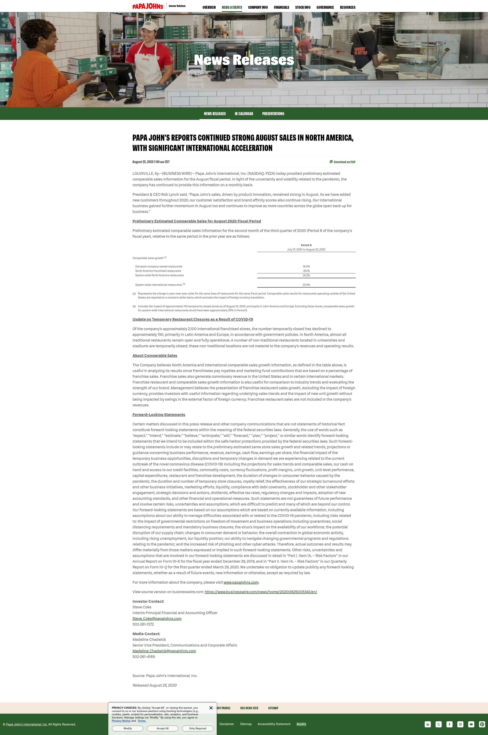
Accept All (163, 728)
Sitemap (273, 708)
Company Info (258, 7)
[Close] (211, 707)
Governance (325, 7)
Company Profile (220, 708)
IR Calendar (244, 113)
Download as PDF (345, 161)
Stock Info (303, 7)
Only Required (197, 728)
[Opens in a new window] (148, 6)
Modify (301, 724)
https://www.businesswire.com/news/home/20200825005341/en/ (261, 592)
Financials (281, 7)
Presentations (273, 113)
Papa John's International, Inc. (26, 724)
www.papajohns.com (241, 582)
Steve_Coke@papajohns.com (156, 618)
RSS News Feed (249, 708)
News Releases (215, 113)
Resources (348, 7)
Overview (209, 7)
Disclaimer (226, 723)
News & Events (232, 7)
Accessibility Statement (274, 723)
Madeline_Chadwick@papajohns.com (164, 651)
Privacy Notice (121, 720)
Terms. (142, 720)
